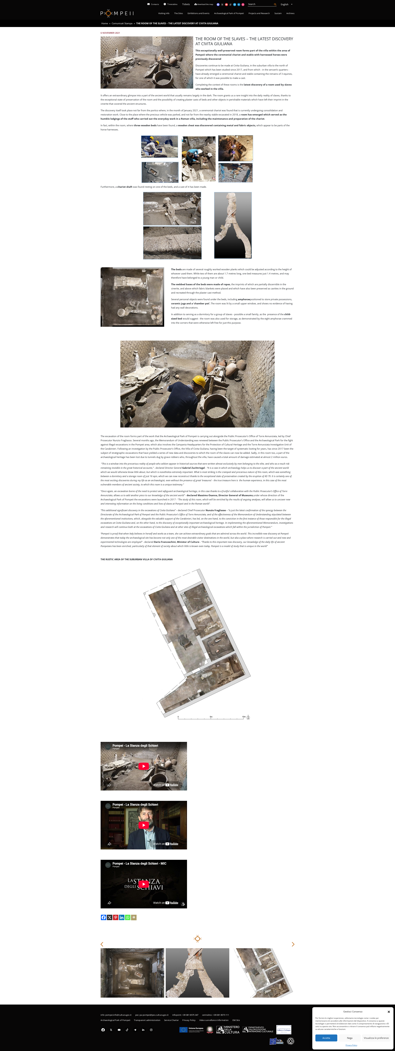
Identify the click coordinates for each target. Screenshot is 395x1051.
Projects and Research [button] (259, 13)
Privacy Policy (351, 1045)
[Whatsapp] (127, 917)
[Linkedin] (121, 917)
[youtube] (119, 1029)
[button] (388, 1011)
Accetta (326, 1037)
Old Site (236, 1020)
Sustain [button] (278, 13)
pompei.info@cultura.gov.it (118, 1014)
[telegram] (135, 1029)
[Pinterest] (115, 917)
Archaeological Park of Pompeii (115, 1020)
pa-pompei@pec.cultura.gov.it (154, 1014)
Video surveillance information (214, 1020)
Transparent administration (147, 1020)
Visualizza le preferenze (376, 1037)
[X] (109, 917)
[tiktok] (127, 1029)
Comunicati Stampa (122, 23)
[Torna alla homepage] (117, 13)
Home (104, 23)
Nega (349, 1037)
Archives (290, 13)
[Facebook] (103, 917)
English (285, 4)
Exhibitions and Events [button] (199, 13)
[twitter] (111, 1029)
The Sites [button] (178, 13)
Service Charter (171, 1020)
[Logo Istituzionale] (191, 1029)
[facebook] (103, 1029)
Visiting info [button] (164, 13)
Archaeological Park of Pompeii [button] (229, 13)
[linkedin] (143, 1029)
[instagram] (151, 1029)
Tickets (186, 4)
